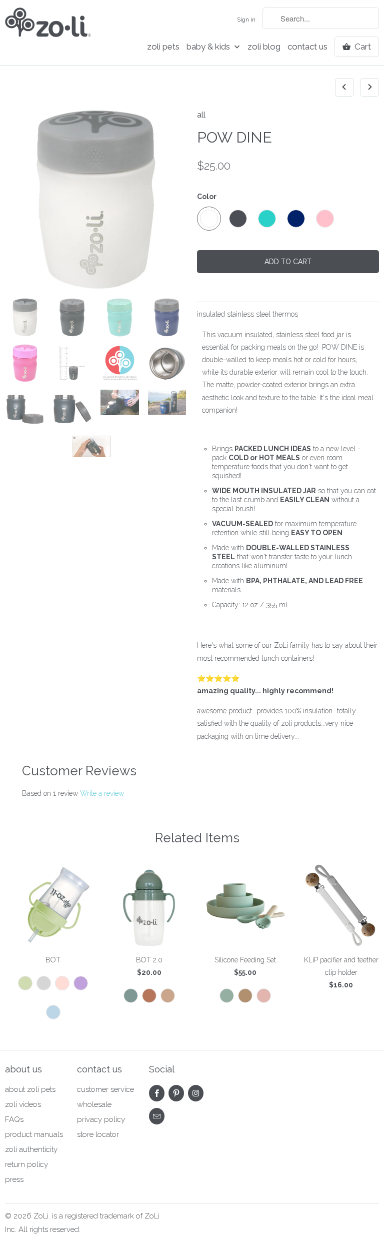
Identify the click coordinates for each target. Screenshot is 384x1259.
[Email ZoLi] (156, 1116)
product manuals (34, 1134)
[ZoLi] (48, 25)
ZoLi (41, 1215)
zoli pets (163, 47)
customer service (105, 1089)
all (201, 115)
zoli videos (23, 1104)
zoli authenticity (31, 1149)
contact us (308, 47)
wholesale (94, 1104)
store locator (98, 1134)
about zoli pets (30, 1089)
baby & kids (209, 47)
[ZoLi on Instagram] (196, 1093)
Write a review (102, 793)
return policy (26, 1164)
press (14, 1179)
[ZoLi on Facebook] (156, 1093)
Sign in (246, 19)
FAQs (14, 1119)
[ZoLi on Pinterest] (176, 1093)
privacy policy (101, 1119)
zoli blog (264, 47)
